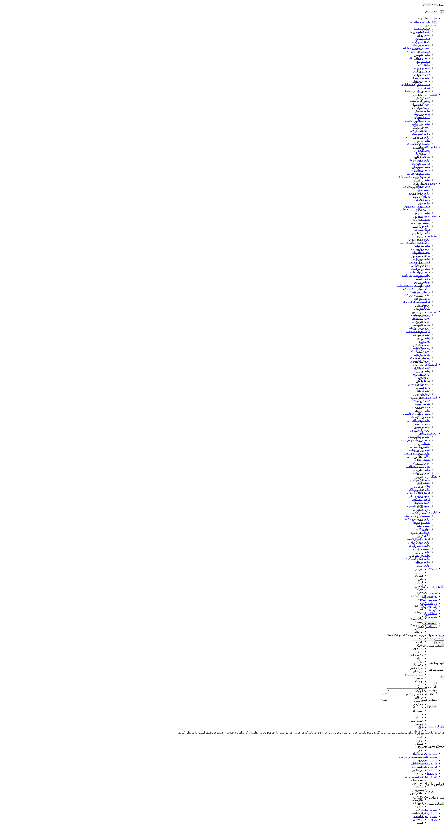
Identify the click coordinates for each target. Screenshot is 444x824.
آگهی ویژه (431, 686)
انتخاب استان (429, 4)
